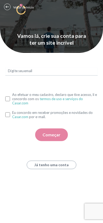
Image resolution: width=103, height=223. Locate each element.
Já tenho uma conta (51, 164)
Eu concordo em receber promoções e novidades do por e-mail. (52, 114)
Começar (51, 134)
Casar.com (20, 117)
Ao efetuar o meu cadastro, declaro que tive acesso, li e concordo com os (54, 98)
